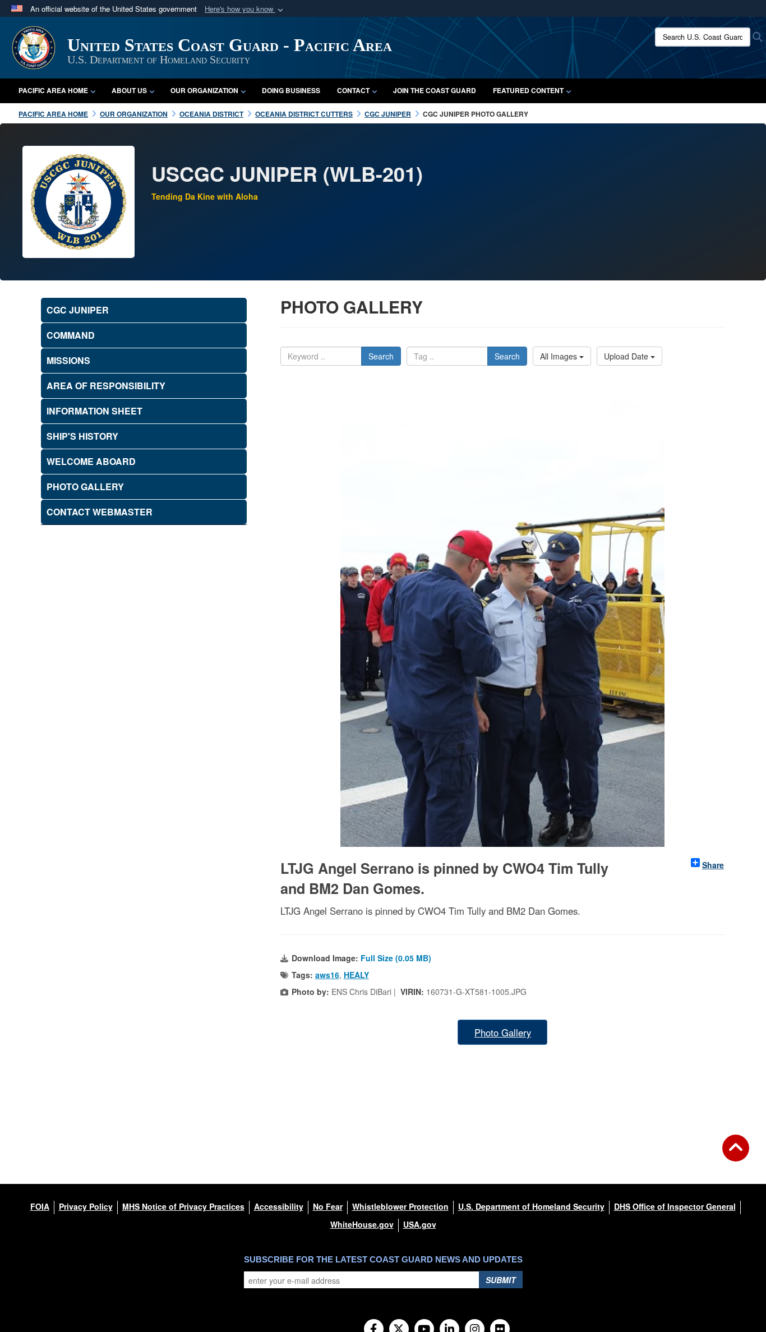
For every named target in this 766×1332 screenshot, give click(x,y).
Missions (68, 360)
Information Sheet (94, 410)
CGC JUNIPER (78, 309)
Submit (501, 1279)
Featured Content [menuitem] (528, 90)
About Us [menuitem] (129, 90)
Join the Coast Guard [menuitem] (434, 90)
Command (71, 335)
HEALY (356, 974)
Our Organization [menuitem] (204, 90)
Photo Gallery (502, 1032)
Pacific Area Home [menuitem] (53, 90)
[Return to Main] (735, 1154)
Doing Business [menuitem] (291, 90)
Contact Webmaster (100, 511)
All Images (559, 356)
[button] (245, 9)
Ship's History (82, 436)
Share (713, 864)
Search (381, 356)
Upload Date (627, 356)
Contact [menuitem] (353, 90)
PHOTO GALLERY (85, 486)
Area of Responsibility (106, 385)
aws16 (327, 974)
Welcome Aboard (91, 461)
